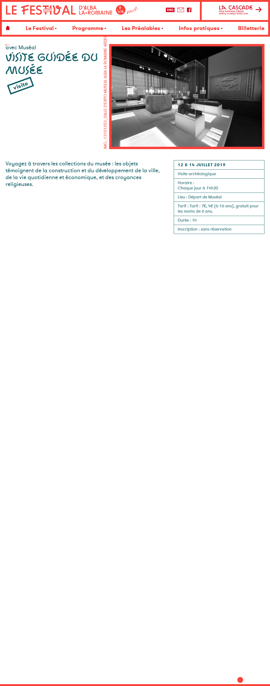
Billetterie (251, 28)
